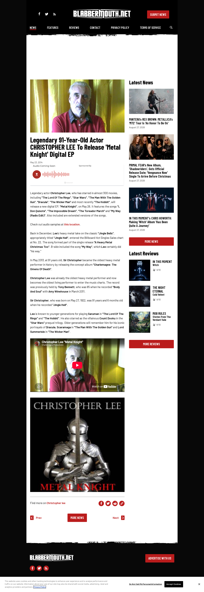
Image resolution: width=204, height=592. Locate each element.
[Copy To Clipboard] (122, 503)
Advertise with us (159, 558)
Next (116, 517)
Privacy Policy (120, 27)
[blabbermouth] (102, 17)
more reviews (151, 344)
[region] (102, 584)
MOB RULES (159, 313)
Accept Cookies (173, 584)
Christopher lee (56, 503)
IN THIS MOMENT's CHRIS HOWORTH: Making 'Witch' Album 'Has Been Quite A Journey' (150, 222)
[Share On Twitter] (108, 503)
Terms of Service (150, 27)
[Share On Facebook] (101, 503)
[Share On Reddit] (115, 503)
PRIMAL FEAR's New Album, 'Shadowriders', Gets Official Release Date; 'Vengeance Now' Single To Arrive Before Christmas (150, 170)
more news (151, 241)
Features (52, 27)
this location (72, 224)
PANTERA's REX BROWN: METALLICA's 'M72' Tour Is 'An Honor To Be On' (151, 121)
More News (77, 518)
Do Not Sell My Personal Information (145, 584)
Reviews (74, 27)
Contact (95, 27)
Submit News (158, 14)
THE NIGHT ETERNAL (159, 289)
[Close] (199, 584)
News (33, 27)
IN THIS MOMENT (162, 261)
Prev (39, 517)
